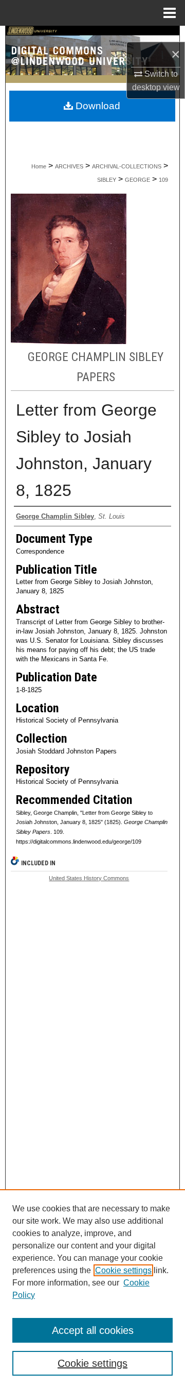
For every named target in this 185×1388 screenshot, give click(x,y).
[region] (92, 1288)
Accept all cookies (93, 1330)
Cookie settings (123, 1270)
